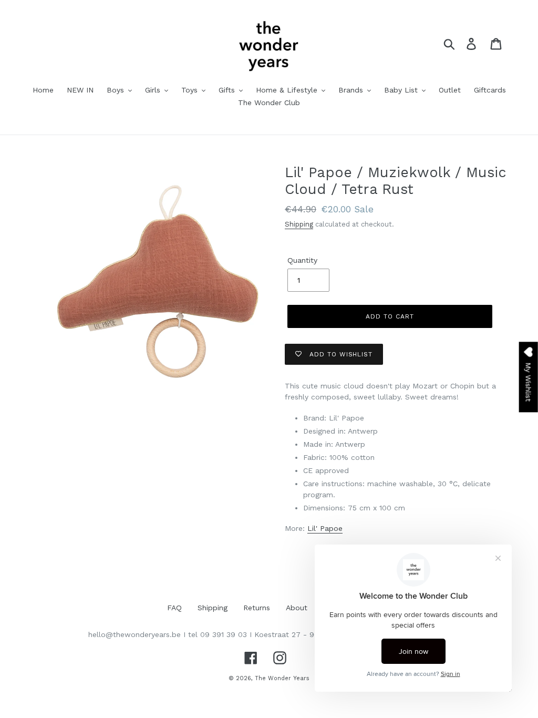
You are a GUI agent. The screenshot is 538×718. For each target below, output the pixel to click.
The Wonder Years (282, 678)
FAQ (174, 607)
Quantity (302, 260)
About (296, 607)
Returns (256, 607)
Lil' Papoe (325, 528)
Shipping (299, 224)
